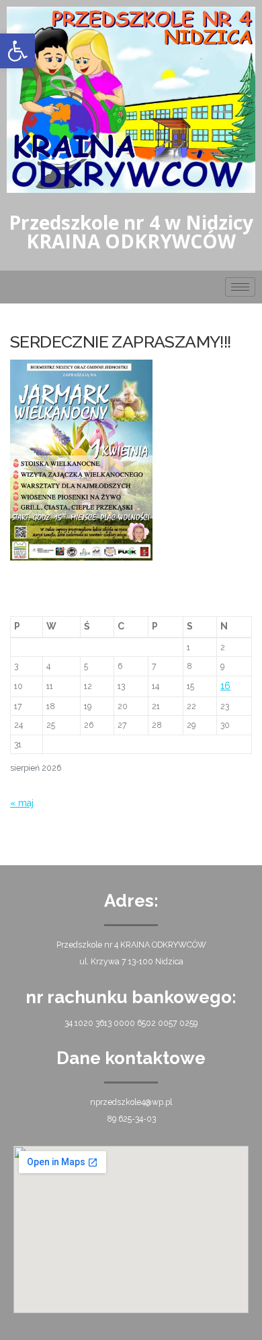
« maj (22, 803)
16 (225, 685)
